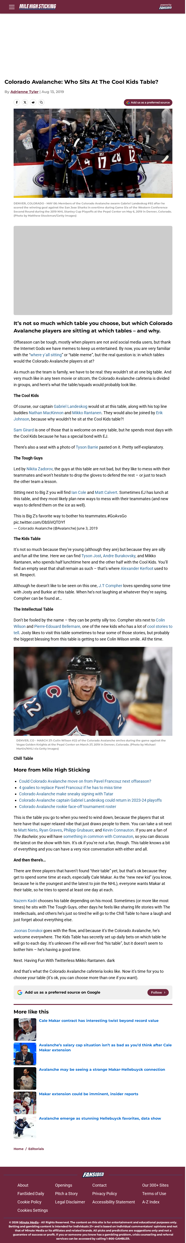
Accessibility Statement (113, 1202)
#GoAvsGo (117, 516)
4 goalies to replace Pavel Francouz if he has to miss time (70, 787)
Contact (99, 1185)
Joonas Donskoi (28, 930)
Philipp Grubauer (78, 830)
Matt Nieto (27, 830)
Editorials (36, 1149)
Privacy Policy (104, 1193)
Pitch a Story (66, 1193)
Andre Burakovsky (119, 555)
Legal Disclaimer (70, 1202)
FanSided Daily (30, 1193)
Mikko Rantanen (86, 412)
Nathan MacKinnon (46, 412)
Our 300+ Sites (155, 1185)
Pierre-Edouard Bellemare (57, 626)
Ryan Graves (50, 830)
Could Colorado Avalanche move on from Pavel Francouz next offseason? (85, 781)
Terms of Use (154, 1193)
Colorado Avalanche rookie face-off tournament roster (67, 806)
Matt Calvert (106, 492)
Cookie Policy (29, 1202)
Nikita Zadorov (40, 468)
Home (19, 1149)
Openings (63, 1185)
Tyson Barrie (87, 447)
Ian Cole (78, 492)
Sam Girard (24, 430)
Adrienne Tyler (24, 92)
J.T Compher (110, 585)
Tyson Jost (91, 555)
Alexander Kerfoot (137, 568)
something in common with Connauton (98, 836)
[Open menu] (12, 7)
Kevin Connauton (118, 830)
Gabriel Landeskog (70, 406)
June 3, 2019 (87, 528)
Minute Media (29, 1222)
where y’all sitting (46, 354)
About (22, 1185)
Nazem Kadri (25, 900)
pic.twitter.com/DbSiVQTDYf (39, 522)
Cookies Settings (32, 1210)
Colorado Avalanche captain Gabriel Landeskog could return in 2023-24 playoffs (90, 800)
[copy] (41, 102)
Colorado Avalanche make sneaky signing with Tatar (66, 793)
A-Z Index (150, 1202)
